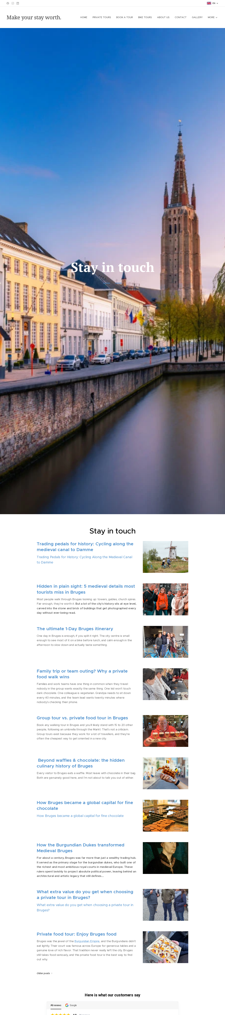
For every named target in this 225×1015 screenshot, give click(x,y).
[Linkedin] (18, 3)
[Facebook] (8, 3)
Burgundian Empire (86, 941)
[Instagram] (13, 3)
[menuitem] (85, 17)
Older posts (43, 973)
